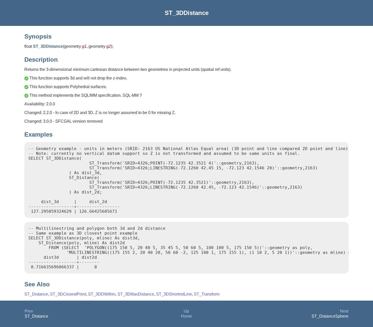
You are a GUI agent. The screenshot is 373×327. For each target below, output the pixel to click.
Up (186, 311)
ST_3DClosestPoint (68, 294)
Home (186, 316)
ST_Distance (36, 294)
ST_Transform (206, 294)
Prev (29, 311)
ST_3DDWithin (101, 294)
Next (344, 311)
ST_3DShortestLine (174, 294)
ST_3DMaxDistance (135, 294)
